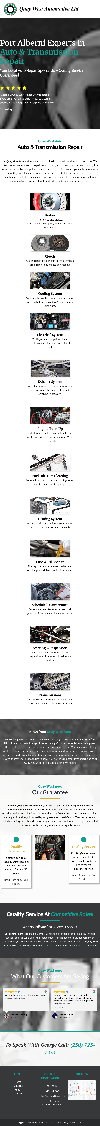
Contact (18, 1093)
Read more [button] (58, 1007)
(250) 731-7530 (52, 1091)
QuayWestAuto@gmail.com (52, 1096)
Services (18, 1085)
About (18, 1089)
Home (18, 1082)
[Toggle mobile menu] (94, 4)
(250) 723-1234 (52, 1086)
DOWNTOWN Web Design (59, 1122)
